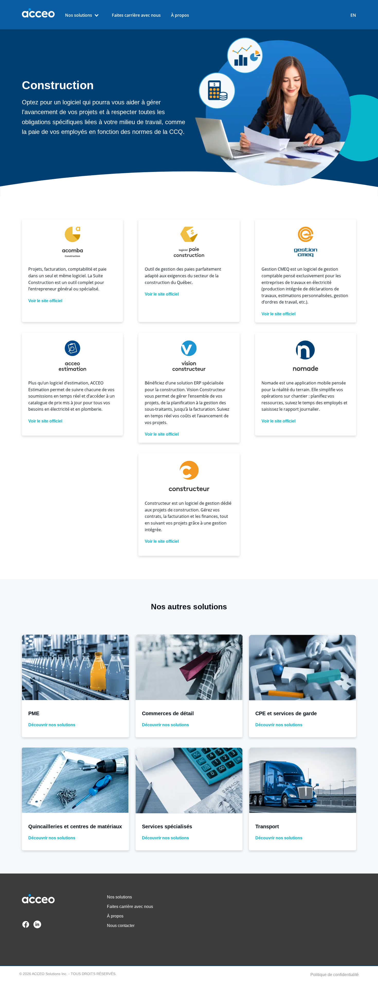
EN (353, 15)
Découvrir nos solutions (51, 725)
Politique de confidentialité (334, 974)
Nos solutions (78, 15)
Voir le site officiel (45, 301)
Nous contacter (120, 925)
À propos (180, 15)
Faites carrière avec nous (136, 15)
